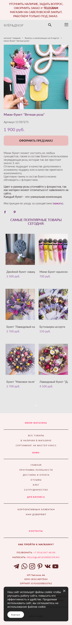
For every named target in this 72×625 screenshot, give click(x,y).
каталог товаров (12, 38)
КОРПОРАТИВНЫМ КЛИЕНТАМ (36, 509)
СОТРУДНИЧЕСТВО (36, 490)
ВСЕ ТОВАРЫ (36, 435)
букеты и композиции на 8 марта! (42, 38)
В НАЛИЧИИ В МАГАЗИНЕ (36, 440)
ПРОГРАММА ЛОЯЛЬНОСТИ (36, 470)
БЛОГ (36, 485)
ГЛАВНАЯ (36, 465)
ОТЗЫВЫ (36, 480)
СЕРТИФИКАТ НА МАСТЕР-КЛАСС (36, 445)
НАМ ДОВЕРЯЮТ (36, 514)
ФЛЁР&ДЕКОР (13, 25)
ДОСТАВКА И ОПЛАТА (36, 475)
